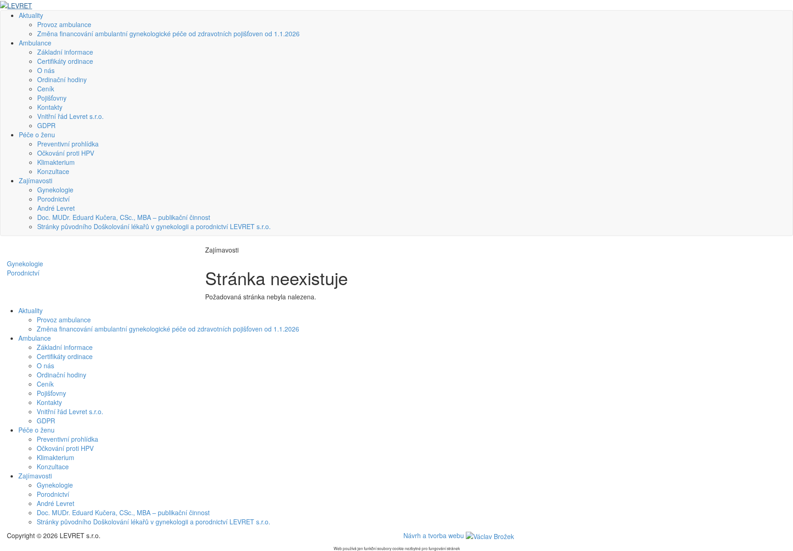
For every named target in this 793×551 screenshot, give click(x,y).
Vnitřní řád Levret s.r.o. (70, 116)
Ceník (45, 88)
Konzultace (53, 171)
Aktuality (31, 15)
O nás (46, 70)
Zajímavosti (35, 180)
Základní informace (65, 51)
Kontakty (49, 107)
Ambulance (35, 42)
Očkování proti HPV (65, 152)
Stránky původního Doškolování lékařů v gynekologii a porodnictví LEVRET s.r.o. (154, 226)
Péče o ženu (37, 134)
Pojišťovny (52, 97)
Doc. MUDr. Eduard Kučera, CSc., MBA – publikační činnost (123, 217)
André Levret (56, 208)
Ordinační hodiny (62, 79)
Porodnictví (53, 198)
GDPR (46, 125)
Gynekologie (55, 189)
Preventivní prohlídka (68, 143)
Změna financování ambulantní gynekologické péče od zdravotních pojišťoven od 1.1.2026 (168, 33)
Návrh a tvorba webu (434, 535)
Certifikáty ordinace (65, 61)
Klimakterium (56, 162)
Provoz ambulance (64, 24)
